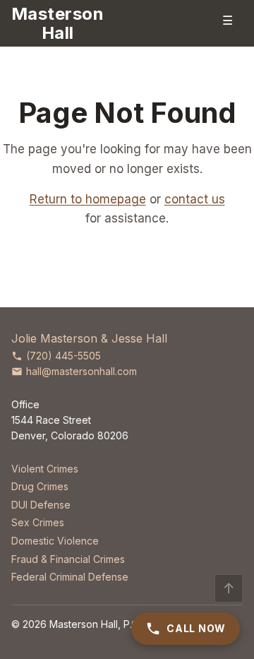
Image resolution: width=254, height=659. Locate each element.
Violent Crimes (44, 469)
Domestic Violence (55, 541)
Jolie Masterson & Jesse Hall (89, 338)
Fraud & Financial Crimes (68, 559)
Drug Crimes (39, 486)
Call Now (196, 628)
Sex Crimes (37, 522)
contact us (194, 199)
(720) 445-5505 (63, 356)
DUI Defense (41, 505)
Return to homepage (88, 199)
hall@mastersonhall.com (81, 371)
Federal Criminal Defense (69, 577)
